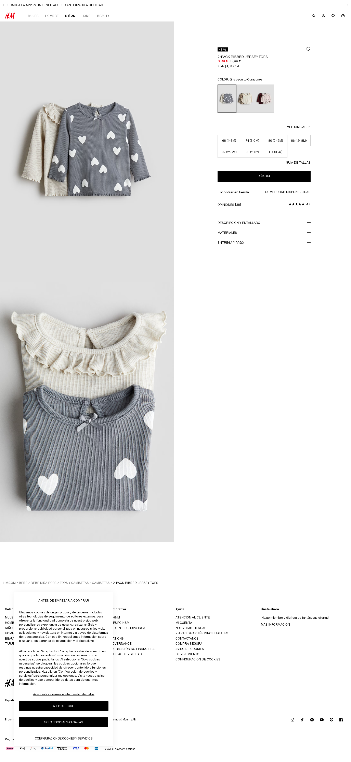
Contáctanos (187, 638)
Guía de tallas (298, 162)
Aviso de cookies (190, 649)
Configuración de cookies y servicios (64, 738)
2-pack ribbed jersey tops (135, 582)
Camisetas (101, 582)
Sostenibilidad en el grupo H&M (117, 628)
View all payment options (120, 748)
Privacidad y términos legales (202, 633)
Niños (70, 15)
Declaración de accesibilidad (116, 654)
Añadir (264, 176)
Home (86, 15)
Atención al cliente (193, 617)
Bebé (23, 582)
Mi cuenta (184, 622)
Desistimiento (187, 654)
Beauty (103, 15)
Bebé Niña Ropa (43, 582)
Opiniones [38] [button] (229, 204)
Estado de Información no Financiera (122, 649)
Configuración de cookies (198, 659)
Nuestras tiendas (191, 628)
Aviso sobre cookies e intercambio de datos (63, 694)
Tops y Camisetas (74, 582)
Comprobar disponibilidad (288, 192)
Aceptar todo (63, 706)
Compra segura (189, 643)
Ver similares (299, 127)
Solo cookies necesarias (63, 722)
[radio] (227, 99)
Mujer (33, 15)
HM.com (9, 582)
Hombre (52, 15)
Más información (275, 624)
